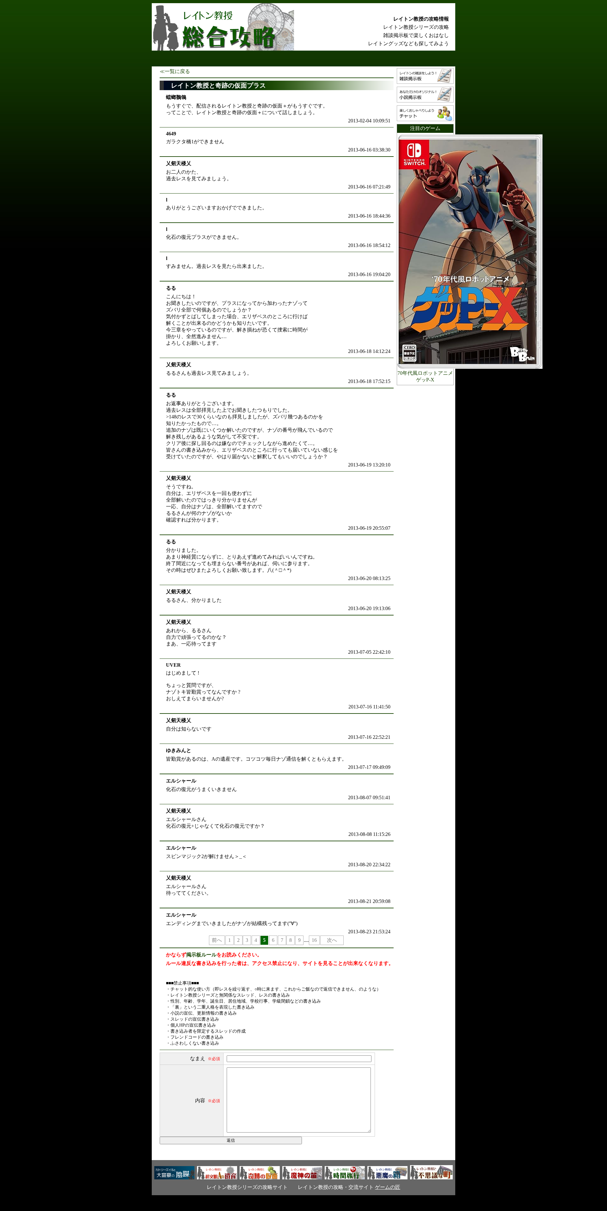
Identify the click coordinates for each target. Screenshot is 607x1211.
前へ (217, 940)
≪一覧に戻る (175, 71)
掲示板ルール (201, 954)
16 (314, 940)
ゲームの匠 (387, 1187)
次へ (332, 940)
